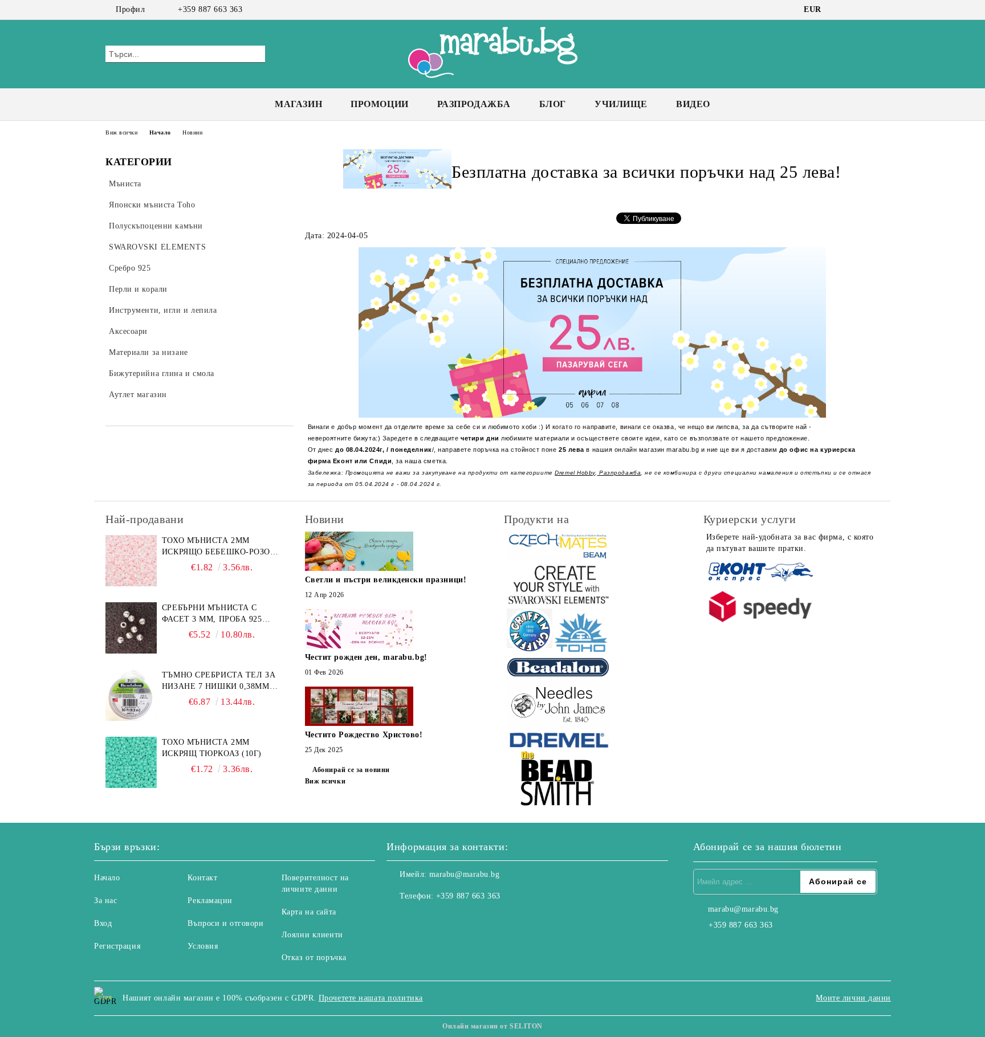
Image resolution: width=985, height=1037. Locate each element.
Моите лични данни (853, 998)
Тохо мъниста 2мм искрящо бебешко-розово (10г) (222, 547)
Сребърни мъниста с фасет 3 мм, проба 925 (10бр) (212, 614)
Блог (552, 104)
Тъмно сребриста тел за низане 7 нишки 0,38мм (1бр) (218, 681)
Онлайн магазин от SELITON (492, 1026)
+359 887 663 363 (210, 9)
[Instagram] (856, 9)
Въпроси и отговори (225, 923)
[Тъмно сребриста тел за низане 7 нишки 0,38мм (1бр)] (131, 695)
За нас (105, 900)
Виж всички (121, 132)
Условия (203, 946)
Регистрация (117, 946)
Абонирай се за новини (351, 770)
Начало (160, 132)
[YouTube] (873, 9)
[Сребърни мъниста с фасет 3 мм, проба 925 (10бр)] (131, 628)
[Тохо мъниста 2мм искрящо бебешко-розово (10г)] (131, 560)
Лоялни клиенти (312, 934)
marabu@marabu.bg (464, 874)
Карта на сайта (309, 912)
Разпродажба (474, 104)
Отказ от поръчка (314, 957)
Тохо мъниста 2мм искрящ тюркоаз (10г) (212, 748)
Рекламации (210, 900)
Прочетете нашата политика (371, 998)
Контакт (202, 877)
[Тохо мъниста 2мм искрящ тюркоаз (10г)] (131, 762)
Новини (192, 132)
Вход (103, 923)
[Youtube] (446, 919)
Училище (621, 104)
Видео (693, 104)
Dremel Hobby (575, 472)
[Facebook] (839, 9)
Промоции (379, 104)
